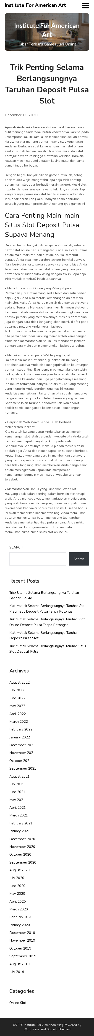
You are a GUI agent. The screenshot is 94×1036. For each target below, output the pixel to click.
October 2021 (20, 760)
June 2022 (17, 698)
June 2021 (17, 792)
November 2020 (22, 846)
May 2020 (17, 893)
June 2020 (17, 886)
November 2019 (22, 940)
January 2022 (19, 737)
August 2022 (19, 682)
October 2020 (20, 854)
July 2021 (16, 784)
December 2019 (22, 932)
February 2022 (20, 729)
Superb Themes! (58, 1029)
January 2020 (19, 925)
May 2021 (17, 800)
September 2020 (22, 862)
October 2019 (20, 948)
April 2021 (17, 807)
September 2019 (22, 956)
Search (16, 547)
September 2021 (22, 768)
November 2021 (22, 752)
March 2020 (18, 909)
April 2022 (17, 714)
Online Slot (17, 1003)
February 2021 (20, 823)
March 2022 (18, 721)
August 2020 (19, 870)
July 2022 (16, 690)
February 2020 (20, 917)
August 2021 (19, 776)
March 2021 (18, 815)
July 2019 (16, 972)
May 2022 (17, 706)
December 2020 (22, 839)
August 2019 (19, 964)
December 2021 (22, 745)
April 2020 (17, 901)
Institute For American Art (35, 5)
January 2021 (19, 831)
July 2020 (16, 878)
